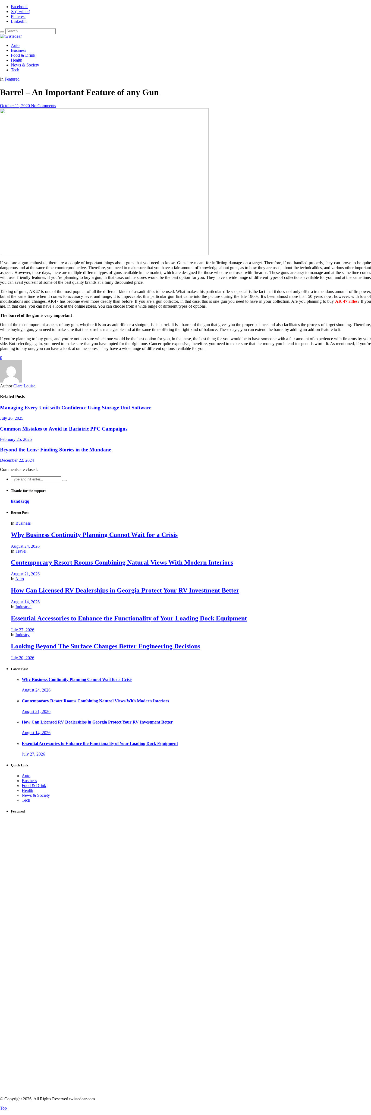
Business (18, 50)
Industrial (23, 606)
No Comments (43, 105)
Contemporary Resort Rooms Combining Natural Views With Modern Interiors (122, 562)
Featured (12, 79)
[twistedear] (11, 36)
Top (3, 1108)
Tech (15, 70)
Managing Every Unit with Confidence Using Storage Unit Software (75, 407)
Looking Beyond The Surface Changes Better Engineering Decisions (105, 646)
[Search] (2, 32)
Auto (15, 45)
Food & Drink (23, 55)
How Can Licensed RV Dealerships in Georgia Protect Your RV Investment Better (125, 590)
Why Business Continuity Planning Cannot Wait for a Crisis (94, 534)
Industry (22, 634)
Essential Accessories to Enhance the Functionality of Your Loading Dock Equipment (129, 618)
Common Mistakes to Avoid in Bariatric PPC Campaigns (63, 429)
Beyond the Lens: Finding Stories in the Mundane (55, 450)
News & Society (25, 65)
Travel (20, 551)
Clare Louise (24, 386)
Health (16, 60)
